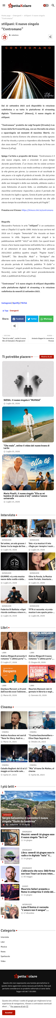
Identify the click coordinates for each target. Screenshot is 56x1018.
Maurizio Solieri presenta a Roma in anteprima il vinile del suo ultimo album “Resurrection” (37, 891)
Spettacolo (5, 956)
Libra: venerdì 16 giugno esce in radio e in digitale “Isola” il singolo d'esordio (37, 854)
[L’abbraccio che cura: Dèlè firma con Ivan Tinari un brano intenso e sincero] (10, 874)
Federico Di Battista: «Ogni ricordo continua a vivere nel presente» (14, 611)
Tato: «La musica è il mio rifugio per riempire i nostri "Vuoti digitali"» (41, 545)
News (3, 951)
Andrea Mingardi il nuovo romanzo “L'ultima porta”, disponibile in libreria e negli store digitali (42, 657)
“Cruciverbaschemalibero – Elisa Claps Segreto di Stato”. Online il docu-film (41, 737)
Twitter (34, 319)
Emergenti (17, 15)
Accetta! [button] (8, 1012)
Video (3, 961)
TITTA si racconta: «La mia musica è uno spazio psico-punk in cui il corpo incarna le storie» (41, 611)
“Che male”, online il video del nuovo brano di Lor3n (27, 447)
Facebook (20, 319)
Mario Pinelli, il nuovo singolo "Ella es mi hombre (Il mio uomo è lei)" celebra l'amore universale (25, 496)
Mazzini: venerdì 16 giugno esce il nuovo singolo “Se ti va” (37, 836)
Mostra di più (46, 357)
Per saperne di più (18, 1006)
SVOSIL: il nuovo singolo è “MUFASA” (22, 400)
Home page (6, 15)
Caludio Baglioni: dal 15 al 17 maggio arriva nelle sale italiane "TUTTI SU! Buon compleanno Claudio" (14, 770)
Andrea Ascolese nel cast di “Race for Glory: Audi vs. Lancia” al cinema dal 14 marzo (13, 737)
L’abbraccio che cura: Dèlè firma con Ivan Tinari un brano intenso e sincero (38, 872)
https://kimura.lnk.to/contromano (37, 210)
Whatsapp (48, 319)
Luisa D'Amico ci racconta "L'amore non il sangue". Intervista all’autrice (35, 909)
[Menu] (4, 5)
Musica (4, 947)
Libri (3, 942)
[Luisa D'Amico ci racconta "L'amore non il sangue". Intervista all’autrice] (10, 910)
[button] (46, 5)
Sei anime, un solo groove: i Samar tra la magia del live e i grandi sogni (14, 545)
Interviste (5, 937)
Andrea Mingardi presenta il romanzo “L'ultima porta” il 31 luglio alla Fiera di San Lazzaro (14, 657)
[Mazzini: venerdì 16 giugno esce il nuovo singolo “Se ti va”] (10, 837)
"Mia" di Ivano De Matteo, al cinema (41, 770)
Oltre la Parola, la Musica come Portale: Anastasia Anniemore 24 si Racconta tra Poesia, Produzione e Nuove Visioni (41, 578)
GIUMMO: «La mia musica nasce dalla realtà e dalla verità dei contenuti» (13, 578)
